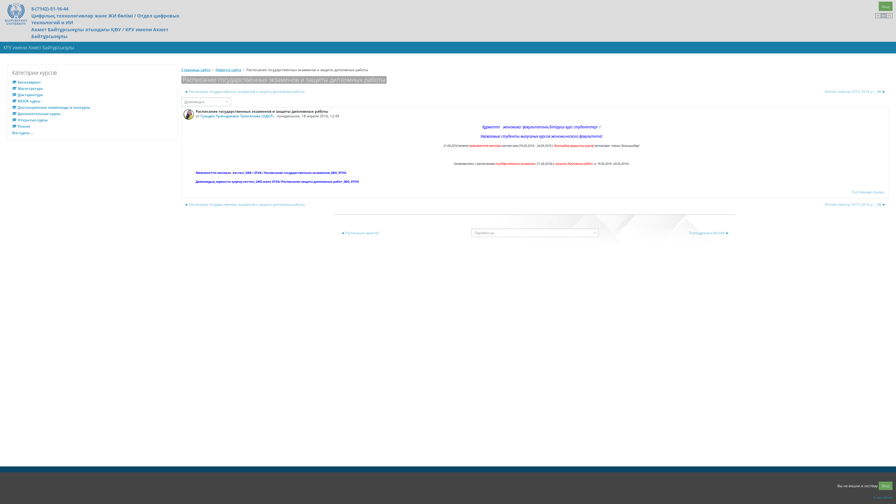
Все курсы (21, 132)
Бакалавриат (29, 82)
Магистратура (30, 88)
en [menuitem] (889, 15)
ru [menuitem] (884, 15)
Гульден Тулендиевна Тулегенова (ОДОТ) (237, 116)
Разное (24, 126)
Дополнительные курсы (39, 113)
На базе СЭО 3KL (882, 497)
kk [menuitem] (878, 15)
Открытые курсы (33, 120)
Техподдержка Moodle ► (709, 233)
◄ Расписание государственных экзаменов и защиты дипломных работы (244, 91)
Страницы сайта (195, 69)
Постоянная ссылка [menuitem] (868, 192)
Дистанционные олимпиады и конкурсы (54, 107)
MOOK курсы (29, 101)
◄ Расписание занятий (360, 233)
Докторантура (30, 94)
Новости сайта (228, 69)
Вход (885, 6)
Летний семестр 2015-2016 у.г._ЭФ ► (855, 91)
